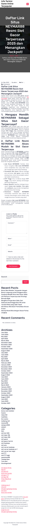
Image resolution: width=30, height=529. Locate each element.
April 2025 (4, 359)
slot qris (4, 445)
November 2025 (6, 344)
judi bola (3, 481)
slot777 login (5, 455)
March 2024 (5, 385)
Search (4, 277)
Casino (3, 413)
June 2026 (4, 334)
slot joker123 (4, 471)
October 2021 (5, 403)
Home (12, 56)
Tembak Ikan (5, 459)
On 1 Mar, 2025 (5, 82)
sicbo (3, 429)
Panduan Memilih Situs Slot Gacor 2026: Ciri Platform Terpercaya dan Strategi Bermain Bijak (14, 296)
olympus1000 (5, 425)
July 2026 (4, 332)
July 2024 (4, 377)
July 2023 (4, 399)
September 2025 (6, 349)
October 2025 (5, 347)
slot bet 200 (5, 433)
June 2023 (4, 401)
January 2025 (5, 365)
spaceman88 (5, 457)
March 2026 (5, 340)
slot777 (3, 453)
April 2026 (4, 338)
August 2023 (5, 397)
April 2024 (4, 383)
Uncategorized (6, 463)
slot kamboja (5, 443)
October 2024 (5, 371)
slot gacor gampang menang (9, 489)
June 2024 (4, 379)
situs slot (3, 487)
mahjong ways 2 (5, 485)
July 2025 (4, 353)
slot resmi (4, 490)
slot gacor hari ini (7, 441)
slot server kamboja (7, 447)
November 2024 (6, 369)
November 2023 (6, 391)
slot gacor (4, 439)
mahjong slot (5, 421)
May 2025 (4, 357)
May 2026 (4, 336)
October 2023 (5, 393)
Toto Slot (4, 461)
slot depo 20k (5, 437)
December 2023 (6, 389)
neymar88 (4, 423)
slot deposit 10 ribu (6, 468)
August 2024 (5, 375)
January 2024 (5, 387)
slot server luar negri (8, 451)
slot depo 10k (5, 435)
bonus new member (7, 411)
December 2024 (6, 367)
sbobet (3, 427)
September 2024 (6, 373)
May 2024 (4, 381)
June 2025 (4, 355)
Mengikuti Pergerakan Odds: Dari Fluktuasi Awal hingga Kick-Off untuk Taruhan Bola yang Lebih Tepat (13, 302)
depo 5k (3, 469)
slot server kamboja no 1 (9, 449)
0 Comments (6, 84)
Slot (16, 56)
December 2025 (6, 342)
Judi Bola (4, 417)
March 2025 (5, 361)
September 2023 (6, 395)
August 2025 (5, 351)
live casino (4, 419)
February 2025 (6, 363)
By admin (14, 82)
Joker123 (4, 415)
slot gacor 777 (5, 475)
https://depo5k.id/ (6, 479)
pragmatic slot (5, 510)
